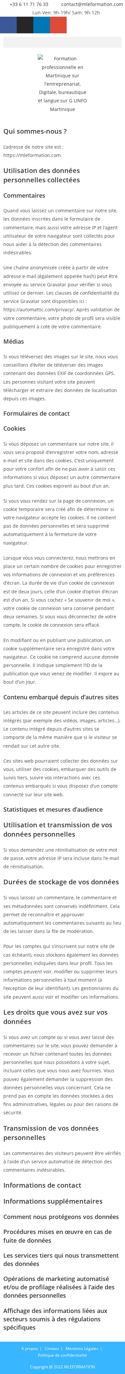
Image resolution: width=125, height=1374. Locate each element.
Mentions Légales (82, 1348)
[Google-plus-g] (58, 25)
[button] (62, 42)
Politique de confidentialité (62, 1355)
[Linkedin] (41, 25)
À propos (29, 1348)
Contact (52, 1348)
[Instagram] (25, 25)
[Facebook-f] (8, 25)
